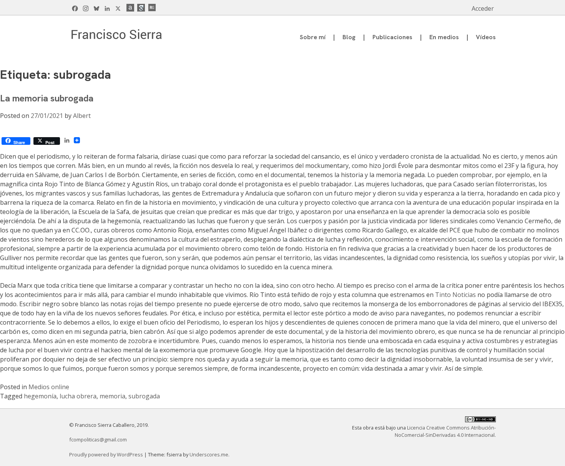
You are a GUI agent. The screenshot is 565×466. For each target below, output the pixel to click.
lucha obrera (78, 396)
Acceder (483, 8)
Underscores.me (208, 454)
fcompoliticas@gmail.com (98, 439)
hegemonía (40, 396)
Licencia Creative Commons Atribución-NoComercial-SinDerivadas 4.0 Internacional (445, 431)
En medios (444, 37)
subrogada (144, 396)
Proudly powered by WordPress (106, 454)
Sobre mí (313, 37)
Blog (349, 37)
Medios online (48, 387)
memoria (112, 396)
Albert (82, 115)
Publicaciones (392, 37)
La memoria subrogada (46, 98)
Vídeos (486, 37)
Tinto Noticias (455, 294)
